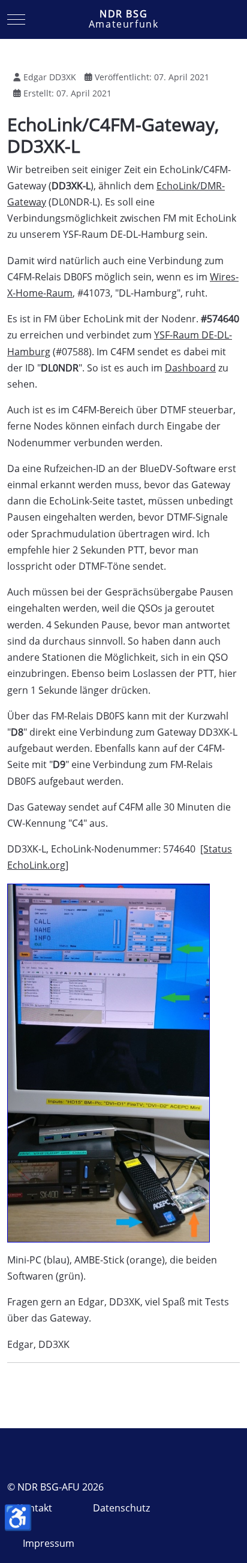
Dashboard (190, 367)
